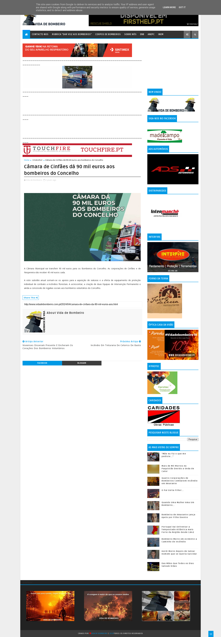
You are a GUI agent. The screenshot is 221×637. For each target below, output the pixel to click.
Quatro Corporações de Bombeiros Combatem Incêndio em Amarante (180, 481)
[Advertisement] (77, 104)
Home (26, 160)
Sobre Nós (130, 34)
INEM (160, 34)
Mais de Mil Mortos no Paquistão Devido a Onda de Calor (178, 469)
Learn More (169, 7)
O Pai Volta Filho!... (173, 490)
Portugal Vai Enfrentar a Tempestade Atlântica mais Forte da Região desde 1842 (178, 529)
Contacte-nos (40, 34)
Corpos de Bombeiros (108, 34)
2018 (111, 633)
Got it (182, 7)
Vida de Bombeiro (99, 633)
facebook (42, 363)
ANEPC (151, 34)
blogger (81, 363)
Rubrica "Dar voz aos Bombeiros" (72, 34)
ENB (142, 34)
